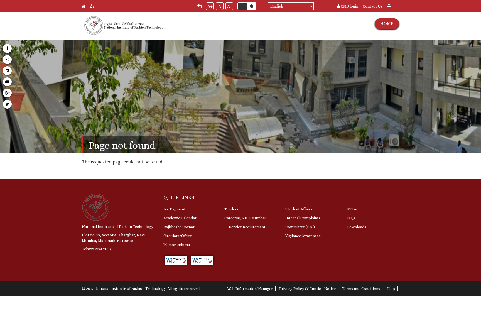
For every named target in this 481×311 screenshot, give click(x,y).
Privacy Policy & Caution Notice (307, 288)
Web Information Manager (250, 288)
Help (391, 288)
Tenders (231, 209)
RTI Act (353, 209)
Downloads (356, 227)
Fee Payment (174, 209)
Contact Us (373, 6)
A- (229, 6)
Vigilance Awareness (303, 236)
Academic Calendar (180, 218)
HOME (386, 23)
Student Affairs (298, 209)
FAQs (351, 218)
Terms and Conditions (361, 288)
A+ (210, 6)
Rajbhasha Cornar (179, 227)
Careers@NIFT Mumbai (245, 218)
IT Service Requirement (245, 227)
